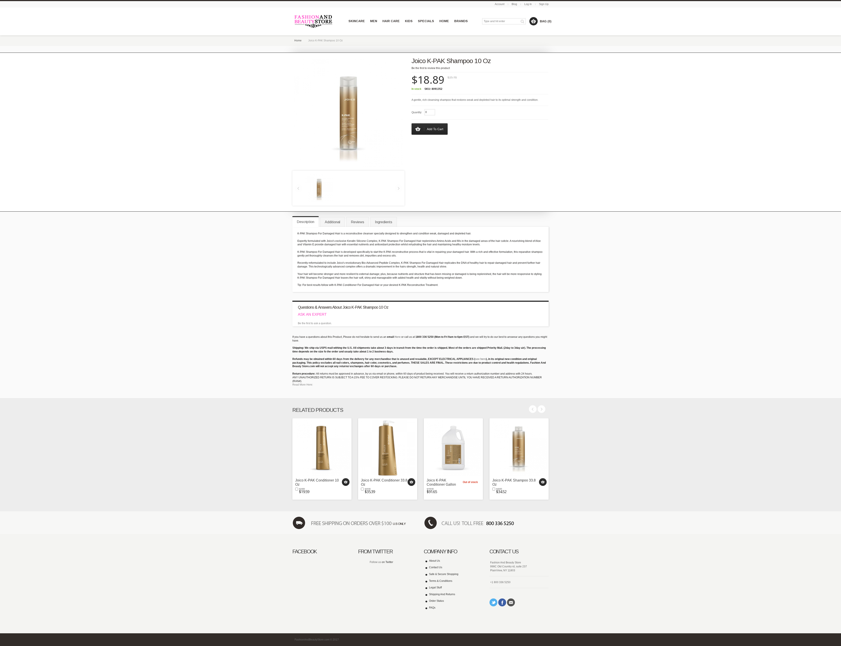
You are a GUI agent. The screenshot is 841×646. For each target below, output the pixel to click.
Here (397, 336)
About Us (434, 560)
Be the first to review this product (431, 68)
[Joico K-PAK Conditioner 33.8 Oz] (387, 448)
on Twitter (387, 562)
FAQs (432, 607)
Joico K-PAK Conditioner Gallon (441, 482)
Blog (514, 4)
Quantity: (417, 112)
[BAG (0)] (533, 21)
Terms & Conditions (440, 580)
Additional (332, 222)
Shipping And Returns (442, 594)
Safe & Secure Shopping (443, 574)
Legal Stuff (435, 587)
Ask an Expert (312, 314)
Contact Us (435, 567)
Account (499, 4)
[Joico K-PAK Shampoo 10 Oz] (319, 187)
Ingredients (383, 222)
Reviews (357, 222)
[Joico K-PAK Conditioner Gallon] (453, 448)
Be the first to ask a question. (315, 323)
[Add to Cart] (346, 482)
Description (305, 222)
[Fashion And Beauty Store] (313, 21)
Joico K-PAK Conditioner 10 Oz (317, 482)
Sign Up (544, 4)
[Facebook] (502, 602)
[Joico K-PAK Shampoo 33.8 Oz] (519, 448)
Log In (528, 4)
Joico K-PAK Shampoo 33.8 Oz (514, 482)
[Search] (523, 21)
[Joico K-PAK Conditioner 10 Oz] (322, 448)
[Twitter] (493, 602)
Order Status (436, 600)
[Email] (511, 602)
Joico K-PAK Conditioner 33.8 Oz (384, 482)
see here (480, 359)
